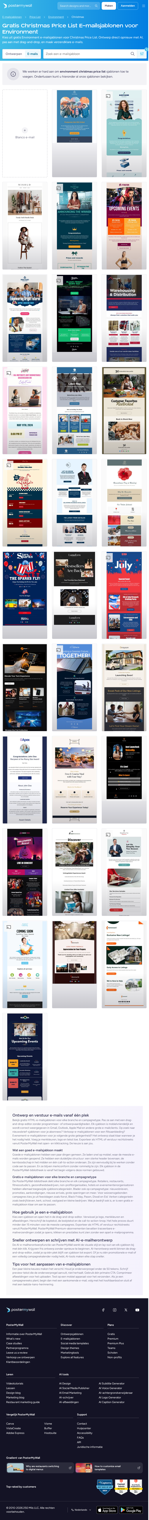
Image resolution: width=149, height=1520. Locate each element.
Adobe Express (15, 1433)
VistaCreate (13, 1428)
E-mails (32, 54)
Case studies (14, 1343)
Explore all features (72, 1357)
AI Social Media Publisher (74, 1388)
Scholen (112, 1352)
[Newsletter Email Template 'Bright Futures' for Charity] (24, 318)
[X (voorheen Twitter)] (126, 1310)
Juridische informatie (90, 1447)
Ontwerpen (14, 54)
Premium (112, 1338)
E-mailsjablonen (12, 17)
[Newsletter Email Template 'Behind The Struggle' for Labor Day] (74, 410)
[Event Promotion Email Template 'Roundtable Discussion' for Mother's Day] (24, 410)
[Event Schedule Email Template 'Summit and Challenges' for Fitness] (124, 226)
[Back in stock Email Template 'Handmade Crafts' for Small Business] (74, 595)
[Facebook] (103, 1310)
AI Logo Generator (110, 1397)
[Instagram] (115, 1310)
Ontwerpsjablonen (72, 1334)
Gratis (111, 1334)
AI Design (65, 1383)
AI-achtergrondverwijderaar (116, 1392)
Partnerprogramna (17, 1348)
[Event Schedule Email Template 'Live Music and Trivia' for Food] (24, 503)
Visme (48, 1423)
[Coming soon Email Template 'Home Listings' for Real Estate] (124, 964)
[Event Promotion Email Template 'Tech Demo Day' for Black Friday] (74, 318)
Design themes (70, 1348)
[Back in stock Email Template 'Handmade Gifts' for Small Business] (124, 410)
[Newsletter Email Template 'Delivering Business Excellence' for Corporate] (74, 503)
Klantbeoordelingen (18, 1362)
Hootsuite (50, 1433)
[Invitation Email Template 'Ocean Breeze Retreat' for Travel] (74, 872)
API (79, 1442)
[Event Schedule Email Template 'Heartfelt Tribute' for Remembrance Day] (124, 503)
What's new (13, 1338)
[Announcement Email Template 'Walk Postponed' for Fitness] (74, 133)
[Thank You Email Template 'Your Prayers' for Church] (74, 964)
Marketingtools (70, 1352)
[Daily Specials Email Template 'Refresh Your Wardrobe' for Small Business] (24, 226)
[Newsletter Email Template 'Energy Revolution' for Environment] (74, 687)
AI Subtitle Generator (112, 1383)
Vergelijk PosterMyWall (20, 1414)
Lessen (10, 1388)
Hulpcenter (84, 1428)
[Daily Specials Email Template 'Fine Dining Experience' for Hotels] (74, 780)
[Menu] (143, 5)
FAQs (80, 1437)
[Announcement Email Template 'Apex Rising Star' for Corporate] (24, 780)
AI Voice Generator (110, 1388)
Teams (111, 1348)
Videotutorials (14, 1383)
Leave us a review (17, 1352)
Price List (35, 17)
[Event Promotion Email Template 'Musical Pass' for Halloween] (24, 872)
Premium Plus (115, 1343)
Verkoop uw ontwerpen (20, 1357)
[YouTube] (137, 1310)
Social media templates (75, 1343)
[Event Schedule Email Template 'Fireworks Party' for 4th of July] (124, 595)
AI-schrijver (66, 1397)
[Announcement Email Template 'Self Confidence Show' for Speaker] (124, 780)
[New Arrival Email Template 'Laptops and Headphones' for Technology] (24, 687)
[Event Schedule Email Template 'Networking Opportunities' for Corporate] (24, 1057)
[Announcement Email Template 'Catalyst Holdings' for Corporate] (74, 226)
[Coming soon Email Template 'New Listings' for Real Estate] (124, 687)
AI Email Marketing (70, 1392)
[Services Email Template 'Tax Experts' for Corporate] (124, 872)
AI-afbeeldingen (69, 1402)
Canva (10, 1423)
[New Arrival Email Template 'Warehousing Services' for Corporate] (124, 318)
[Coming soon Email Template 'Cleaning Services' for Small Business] (24, 964)
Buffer (48, 1428)
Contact (82, 1423)
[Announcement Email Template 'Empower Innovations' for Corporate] (124, 133)
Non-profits (114, 1357)
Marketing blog (15, 1397)
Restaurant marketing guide (23, 1402)
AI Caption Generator (112, 1402)
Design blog (13, 1392)
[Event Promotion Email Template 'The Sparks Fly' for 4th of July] (24, 595)
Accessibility (84, 1433)
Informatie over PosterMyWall (24, 1334)
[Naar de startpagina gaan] (16, 6)
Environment (56, 17)
